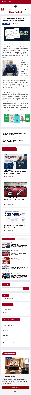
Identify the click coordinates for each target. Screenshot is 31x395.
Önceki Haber (6, 131)
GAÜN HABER (8, 309)
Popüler (22, 239)
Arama (6, 284)
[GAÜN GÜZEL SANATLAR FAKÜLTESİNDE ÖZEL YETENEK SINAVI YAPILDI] (15, 189)
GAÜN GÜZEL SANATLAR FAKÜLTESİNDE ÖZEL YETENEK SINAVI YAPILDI (18, 253)
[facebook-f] (21, 2)
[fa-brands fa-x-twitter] (23, 2)
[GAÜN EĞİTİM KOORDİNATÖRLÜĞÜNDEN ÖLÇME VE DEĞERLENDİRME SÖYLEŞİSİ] (15, 161)
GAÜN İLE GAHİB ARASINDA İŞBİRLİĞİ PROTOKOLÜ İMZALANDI (13, 141)
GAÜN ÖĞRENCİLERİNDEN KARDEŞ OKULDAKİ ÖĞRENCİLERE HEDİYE (15, 134)
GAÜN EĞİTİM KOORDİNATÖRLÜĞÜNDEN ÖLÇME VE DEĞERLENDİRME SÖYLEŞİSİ (19, 245)
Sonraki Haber (6, 138)
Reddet (15, 391)
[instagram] (25, 2)
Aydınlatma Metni (6, 383)
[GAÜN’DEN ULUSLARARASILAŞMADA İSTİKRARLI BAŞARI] (15, 216)
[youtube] (27, 2)
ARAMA (26, 288)
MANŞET (6, 312)
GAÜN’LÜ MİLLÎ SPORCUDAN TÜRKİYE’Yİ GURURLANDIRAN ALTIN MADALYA (19, 261)
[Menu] (2, 9)
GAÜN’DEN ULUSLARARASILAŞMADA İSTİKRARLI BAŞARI (19, 268)
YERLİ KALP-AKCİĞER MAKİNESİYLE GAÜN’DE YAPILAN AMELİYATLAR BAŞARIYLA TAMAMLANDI (19, 276)
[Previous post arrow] (27, 133)
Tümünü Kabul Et (15, 387)
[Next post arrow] (27, 141)
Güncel (9, 239)
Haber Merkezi (15, 12)
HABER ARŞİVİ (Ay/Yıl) (8, 299)
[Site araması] (26, 9)
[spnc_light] (29, 9)
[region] (15, 384)
